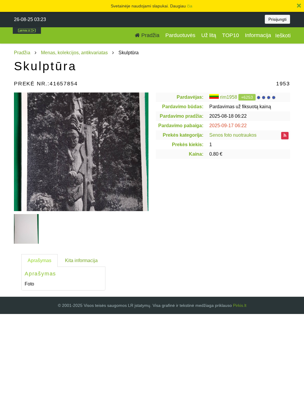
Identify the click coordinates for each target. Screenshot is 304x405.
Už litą (208, 35)
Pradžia (149, 35)
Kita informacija (81, 260)
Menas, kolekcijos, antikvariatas (74, 52)
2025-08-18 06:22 (228, 116)
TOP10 (230, 35)
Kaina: (196, 154)
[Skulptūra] (81, 152)
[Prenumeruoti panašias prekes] (285, 135)
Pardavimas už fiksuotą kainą (240, 106)
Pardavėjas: (190, 97)
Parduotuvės (180, 35)
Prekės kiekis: (187, 144)
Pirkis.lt (239, 305)
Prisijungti (277, 19)
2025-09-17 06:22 (228, 125)
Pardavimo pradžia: (181, 116)
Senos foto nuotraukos (232, 135)
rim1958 (228, 97)
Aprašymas (39, 260)
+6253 (247, 97)
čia (189, 6)
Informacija (258, 35)
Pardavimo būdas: (182, 106)
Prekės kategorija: (183, 135)
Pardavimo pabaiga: (180, 125)
